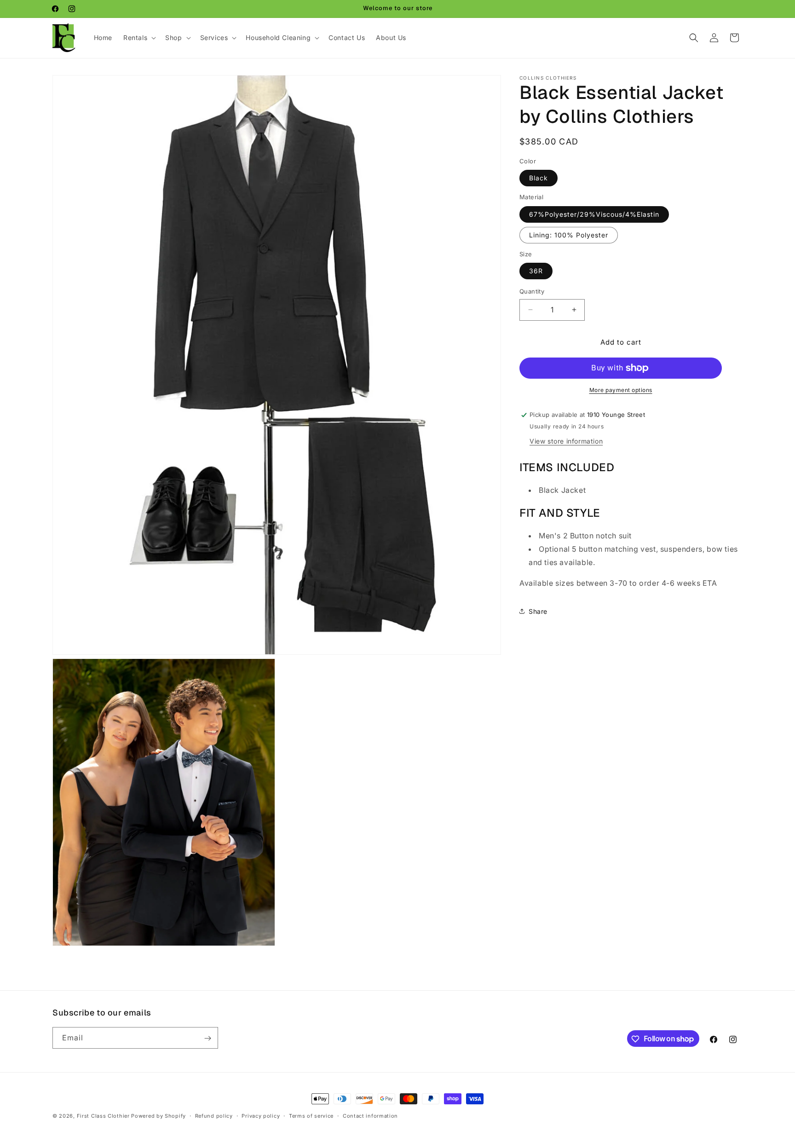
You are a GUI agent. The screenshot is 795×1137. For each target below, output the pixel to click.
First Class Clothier (103, 1116)
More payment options (620, 390)
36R (536, 271)
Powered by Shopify (158, 1116)
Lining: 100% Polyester (568, 235)
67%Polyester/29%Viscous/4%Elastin (594, 214)
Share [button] (538, 611)
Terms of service (311, 1115)
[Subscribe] (207, 1038)
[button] (139, 37)
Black (538, 178)
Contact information (370, 1115)
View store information (566, 440)
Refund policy (214, 1115)
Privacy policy (261, 1115)
